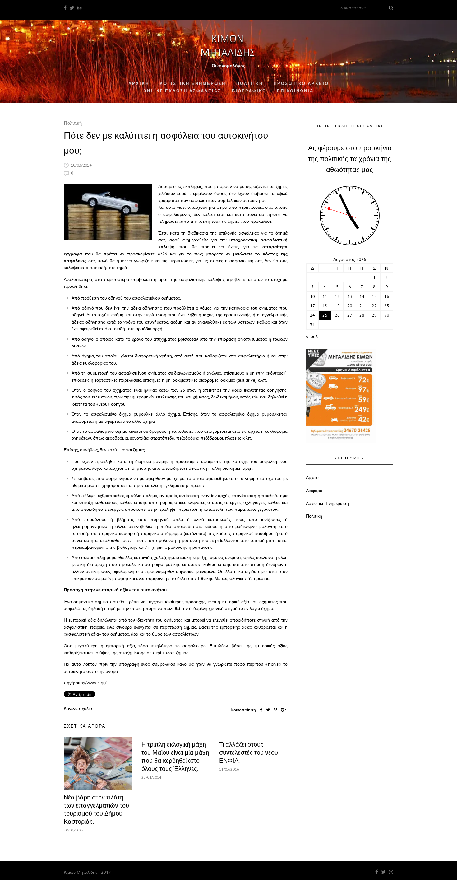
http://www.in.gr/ (91, 683)
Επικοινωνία (295, 91)
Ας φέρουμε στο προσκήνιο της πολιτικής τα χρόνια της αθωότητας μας (349, 158)
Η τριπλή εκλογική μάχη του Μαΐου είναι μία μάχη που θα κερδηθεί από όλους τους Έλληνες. (175, 756)
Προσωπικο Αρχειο (301, 83)
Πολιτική (73, 123)
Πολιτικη (249, 83)
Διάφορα (314, 490)
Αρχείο (312, 477)
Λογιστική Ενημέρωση (193, 83)
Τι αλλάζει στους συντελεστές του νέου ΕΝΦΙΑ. (248, 752)
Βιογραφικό (249, 91)
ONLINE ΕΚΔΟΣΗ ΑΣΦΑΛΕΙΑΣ (350, 126)
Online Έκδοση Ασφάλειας (182, 91)
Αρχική (138, 83)
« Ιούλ (312, 336)
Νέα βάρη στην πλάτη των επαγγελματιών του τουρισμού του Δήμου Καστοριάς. (96, 809)
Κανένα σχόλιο (78, 708)
